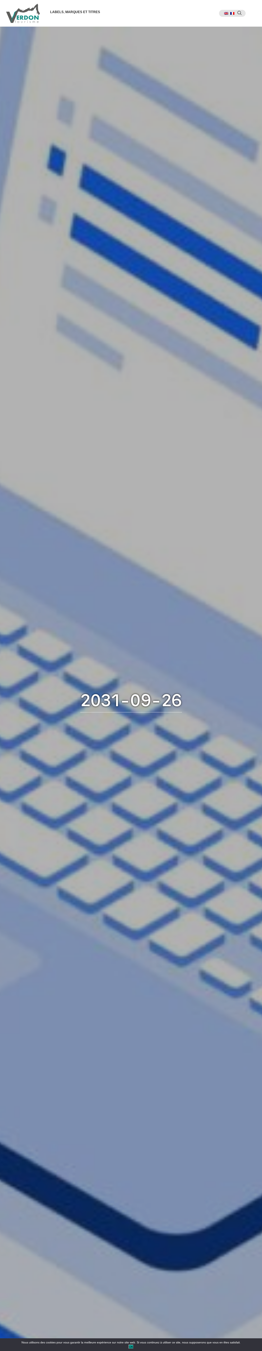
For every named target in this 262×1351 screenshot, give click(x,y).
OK (131, 1346)
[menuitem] (226, 13)
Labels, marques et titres (75, 12)
